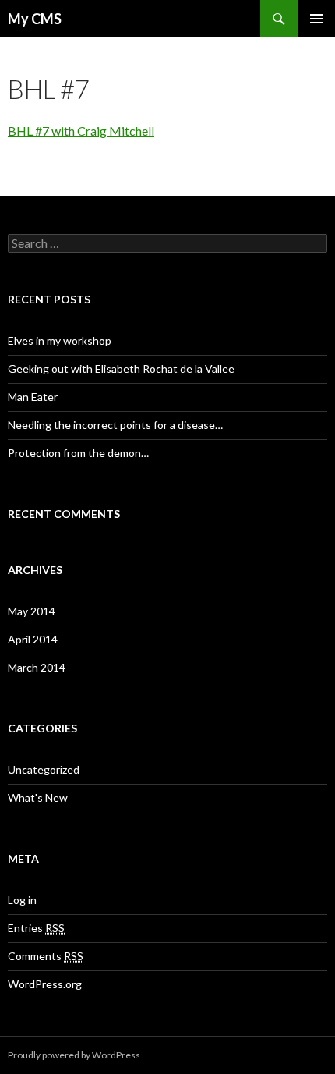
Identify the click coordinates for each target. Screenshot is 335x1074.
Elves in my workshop (59, 340)
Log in (22, 899)
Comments (45, 955)
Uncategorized (43, 769)
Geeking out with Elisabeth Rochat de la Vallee (121, 368)
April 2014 (33, 639)
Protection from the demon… (78, 452)
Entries (36, 927)
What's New (38, 797)
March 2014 (36, 667)
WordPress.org (45, 984)
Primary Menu (316, 18)
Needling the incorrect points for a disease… (115, 424)
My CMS (35, 18)
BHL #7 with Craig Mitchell (81, 130)
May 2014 (31, 611)
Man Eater (33, 396)
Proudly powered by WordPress (74, 1055)
